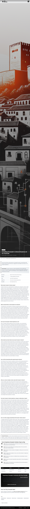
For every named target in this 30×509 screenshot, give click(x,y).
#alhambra (2, 499)
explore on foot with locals (11, 484)
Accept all (25, 507)
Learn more (13, 507)
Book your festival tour (24, 477)
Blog (4, 258)
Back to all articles (4, 502)
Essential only (20, 507)
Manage (28, 507)
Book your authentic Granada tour (19, 491)
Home (1, 258)
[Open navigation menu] (28, 1)
